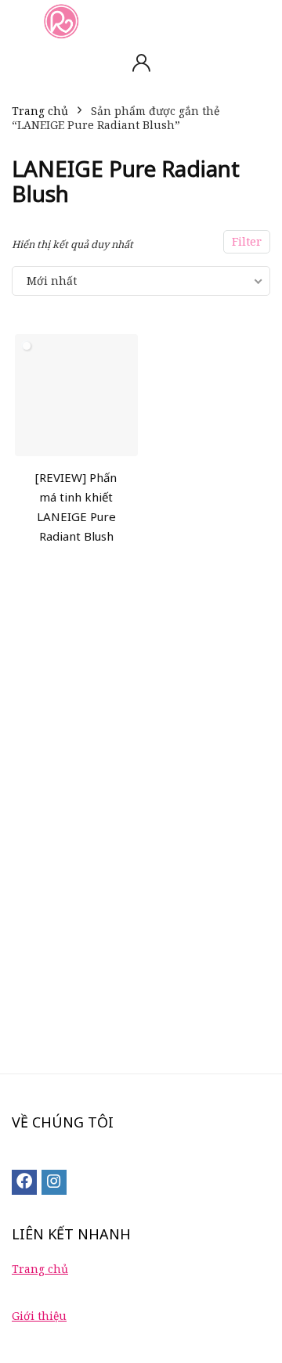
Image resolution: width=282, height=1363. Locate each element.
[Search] (258, 20)
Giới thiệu (39, 1315)
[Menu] (19, 20)
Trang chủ (40, 110)
